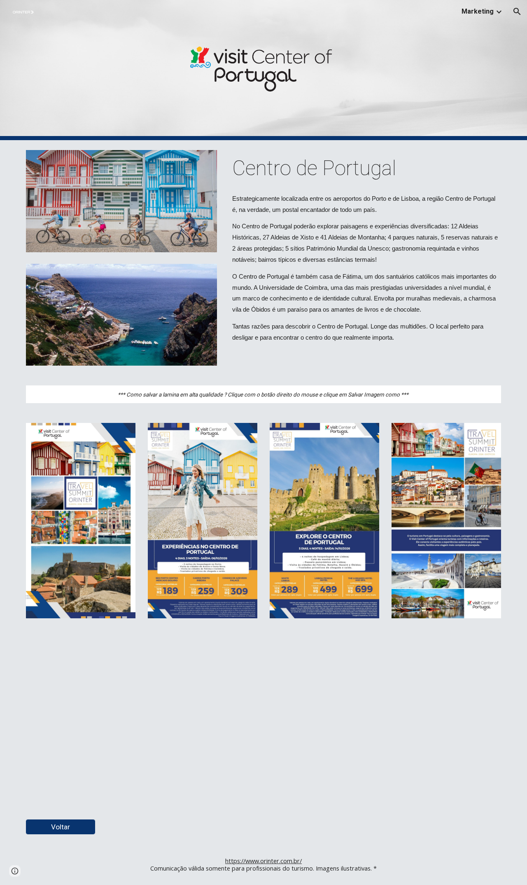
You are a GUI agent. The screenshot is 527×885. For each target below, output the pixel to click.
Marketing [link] (478, 11)
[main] (365, 168)
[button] (517, 11)
